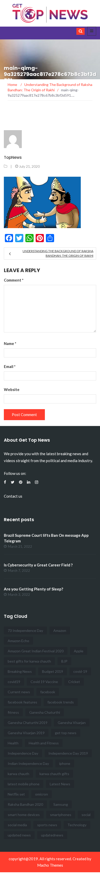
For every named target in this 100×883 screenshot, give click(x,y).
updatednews (52, 835)
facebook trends (60, 702)
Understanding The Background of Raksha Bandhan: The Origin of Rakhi (58, 253)
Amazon (59, 630)
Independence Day (23, 753)
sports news (47, 825)
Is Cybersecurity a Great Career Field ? (38, 565)
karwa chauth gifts (54, 774)
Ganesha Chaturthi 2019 (27, 722)
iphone (64, 763)
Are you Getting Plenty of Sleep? (33, 589)
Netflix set (16, 794)
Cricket (74, 681)
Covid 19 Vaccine (44, 681)
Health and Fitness (44, 743)
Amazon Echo (18, 641)
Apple (78, 651)
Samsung (60, 804)
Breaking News (20, 671)
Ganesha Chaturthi (44, 712)
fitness (13, 712)
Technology (76, 825)
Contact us (13, 496)
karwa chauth (18, 774)
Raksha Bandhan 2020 (25, 804)
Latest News (60, 784)
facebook (47, 692)
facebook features (22, 702)
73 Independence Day (25, 630)
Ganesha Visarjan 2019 (26, 733)
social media (17, 825)
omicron (41, 794)
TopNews (13, 157)
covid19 (14, 681)
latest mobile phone (23, 784)
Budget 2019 (52, 671)
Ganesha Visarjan (72, 722)
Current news (19, 692)
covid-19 (80, 671)
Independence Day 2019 (68, 753)
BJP (64, 661)
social (86, 814)
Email (10, 366)
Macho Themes (50, 865)
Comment (14, 280)
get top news (65, 733)
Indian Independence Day (28, 763)
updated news (19, 835)
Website (11, 389)
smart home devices (24, 814)
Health (13, 743)
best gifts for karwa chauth (29, 661)
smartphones (60, 814)
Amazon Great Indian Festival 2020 (36, 651)
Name (10, 343)
